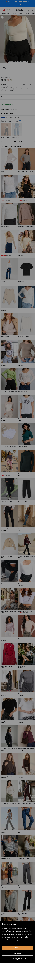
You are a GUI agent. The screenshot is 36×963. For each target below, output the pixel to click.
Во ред (17, 948)
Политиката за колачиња (9, 941)
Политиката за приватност (25, 941)
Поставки (17, 953)
